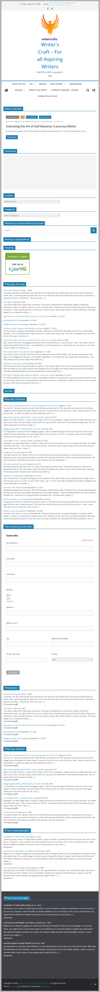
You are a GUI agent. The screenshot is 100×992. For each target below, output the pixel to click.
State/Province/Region (60, 639)
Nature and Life (45, 117)
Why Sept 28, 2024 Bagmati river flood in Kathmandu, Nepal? (62, 5)
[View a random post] (94, 90)
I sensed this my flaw (47, 96)
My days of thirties (16, 749)
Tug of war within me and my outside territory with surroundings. (30, 340)
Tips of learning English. (18, 830)
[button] (34, 84)
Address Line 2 (12, 623)
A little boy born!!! (10, 452)
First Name (10, 559)
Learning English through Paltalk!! (17, 868)
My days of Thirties (16, 399)
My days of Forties (16, 284)
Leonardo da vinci (34, 121)
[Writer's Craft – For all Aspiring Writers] (6, 90)
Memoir (42, 84)
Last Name (10, 574)
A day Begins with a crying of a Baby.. (18, 440)
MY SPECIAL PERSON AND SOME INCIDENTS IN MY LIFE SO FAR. (29, 375)
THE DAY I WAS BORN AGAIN (15, 487)
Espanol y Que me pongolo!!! (15, 511)
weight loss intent (38, 90)
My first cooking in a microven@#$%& (18, 499)
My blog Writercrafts (11, 320)
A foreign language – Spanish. (65, 90)
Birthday (9, 590)
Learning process (12, 117)
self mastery (58, 121)
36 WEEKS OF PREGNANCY (14, 476)
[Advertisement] (49, 172)
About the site (18, 84)
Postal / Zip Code (13, 654)
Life (31, 84)
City (7, 639)
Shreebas (11, 121)
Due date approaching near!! (15, 464)
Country (54, 654)
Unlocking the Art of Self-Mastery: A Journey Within (41, 126)
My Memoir (12, 688)
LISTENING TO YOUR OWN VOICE (16, 837)
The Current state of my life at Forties (18, 352)
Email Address (12, 543)
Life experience (32, 117)
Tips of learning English (17, 898)
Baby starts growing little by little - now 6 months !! (24, 417)
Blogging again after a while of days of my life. (22, 429)
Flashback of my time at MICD (15, 363)
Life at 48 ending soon (12, 290)
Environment (75, 84)
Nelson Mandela (47, 121)
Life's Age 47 (8, 302)
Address (10, 607)
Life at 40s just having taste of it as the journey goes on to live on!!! (30, 405)
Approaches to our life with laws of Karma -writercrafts (25, 316)
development (56, 84)
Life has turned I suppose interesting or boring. (22, 328)
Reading (18, 90)
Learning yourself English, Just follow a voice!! (22, 851)
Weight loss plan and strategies (16, 324)
